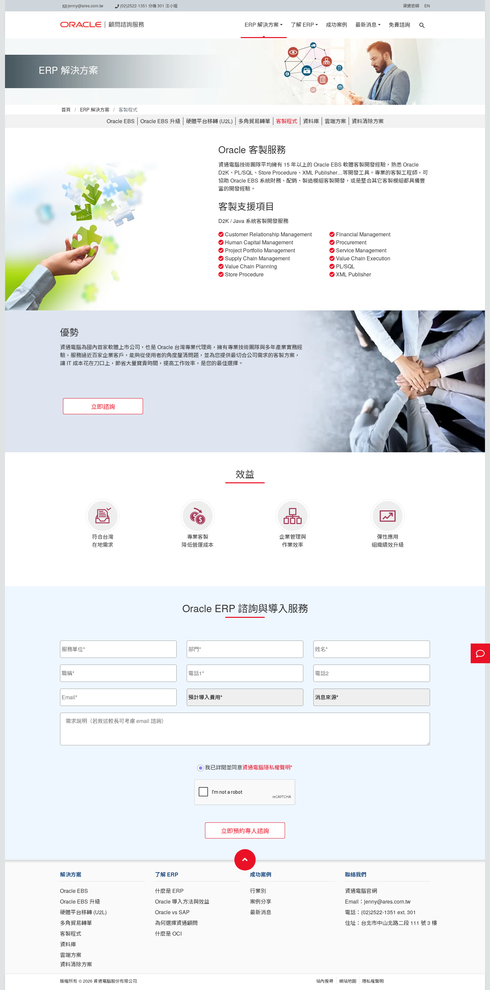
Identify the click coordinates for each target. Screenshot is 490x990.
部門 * (192, 643)
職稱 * (66, 667)
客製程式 (286, 121)
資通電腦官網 (361, 891)
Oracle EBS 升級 (160, 121)
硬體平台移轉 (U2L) (209, 121)
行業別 (258, 891)
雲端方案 (335, 121)
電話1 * (193, 667)
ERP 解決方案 (262, 24)
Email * (67, 691)
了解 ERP (302, 24)
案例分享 (260, 901)
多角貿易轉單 (254, 121)
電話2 (319, 667)
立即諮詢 (103, 406)
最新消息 (366, 24)
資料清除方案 (368, 121)
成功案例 (336, 24)
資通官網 (411, 5)
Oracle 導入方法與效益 (182, 901)
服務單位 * (70, 643)
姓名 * (319, 643)
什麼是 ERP (169, 891)
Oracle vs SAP (172, 912)
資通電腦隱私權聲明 (266, 767)
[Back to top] (245, 860)
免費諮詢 (399, 24)
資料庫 (311, 121)
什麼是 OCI (168, 933)
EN (427, 5)
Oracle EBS (121, 121)
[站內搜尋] (422, 24)
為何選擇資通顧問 (176, 923)
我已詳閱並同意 (248, 767)
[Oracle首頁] (102, 24)
